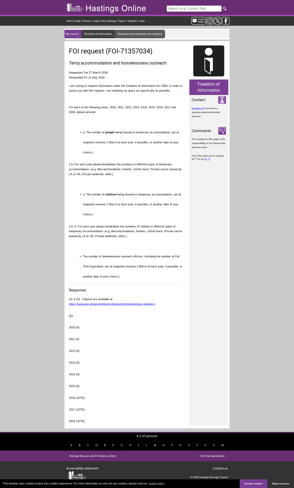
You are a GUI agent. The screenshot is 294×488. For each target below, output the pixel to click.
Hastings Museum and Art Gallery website (92, 455)
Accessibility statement (82, 468)
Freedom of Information (98, 34)
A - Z (207, 159)
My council (72, 34)
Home (69, 20)
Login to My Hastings (104, 20)
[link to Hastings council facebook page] (226, 23)
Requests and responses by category (140, 34)
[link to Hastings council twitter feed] (218, 23)
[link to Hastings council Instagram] (210, 23)
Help (77, 20)
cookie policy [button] (157, 483)
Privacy (86, 20)
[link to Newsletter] (198, 23)
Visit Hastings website (212, 455)
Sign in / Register (127, 20)
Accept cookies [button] (253, 483)
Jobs (142, 20)
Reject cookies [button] (280, 483)
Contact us (197, 108)
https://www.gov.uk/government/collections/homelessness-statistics (112, 304)
